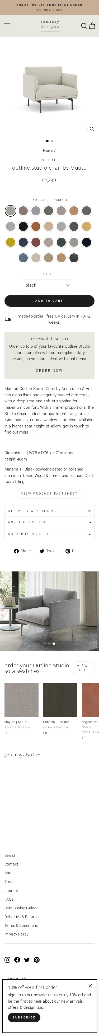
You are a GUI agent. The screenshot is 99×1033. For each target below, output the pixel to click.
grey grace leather (74, 258)
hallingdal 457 (10, 242)
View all (82, 668)
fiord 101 (10, 211)
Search (10, 855)
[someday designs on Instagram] (7, 960)
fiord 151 (36, 211)
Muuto (49, 160)
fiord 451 (74, 211)
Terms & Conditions (21, 925)
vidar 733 (23, 258)
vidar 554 (86, 242)
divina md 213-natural (48, 242)
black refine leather (23, 226)
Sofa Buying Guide (20, 908)
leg (47, 274)
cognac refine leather (36, 226)
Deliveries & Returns (21, 917)
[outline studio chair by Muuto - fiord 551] (14, 827)
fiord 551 (23, 211)
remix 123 (61, 226)
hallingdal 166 (74, 226)
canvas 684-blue (23, 242)
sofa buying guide (30, 534)
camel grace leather (61, 258)
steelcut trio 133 (10, 226)
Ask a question (27, 522)
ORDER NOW (49, 371)
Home (48, 150)
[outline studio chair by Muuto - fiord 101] (8, 827)
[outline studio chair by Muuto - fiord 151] (20, 827)
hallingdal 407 (86, 226)
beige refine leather (48, 226)
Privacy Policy (16, 934)
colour (49, 200)
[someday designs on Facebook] (17, 960)
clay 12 (74, 242)
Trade (9, 882)
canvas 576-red (36, 242)
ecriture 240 (48, 258)
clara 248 (36, 258)
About (9, 873)
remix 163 (86, 211)
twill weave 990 (61, 242)
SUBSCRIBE (24, 1017)
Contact (11, 864)
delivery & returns (32, 511)
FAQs (8, 899)
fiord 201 (61, 211)
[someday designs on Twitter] (27, 960)
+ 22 (31, 826)
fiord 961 (48, 211)
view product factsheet (49, 493)
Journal (11, 890)
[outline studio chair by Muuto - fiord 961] (26, 827)
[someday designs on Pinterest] (37, 960)
